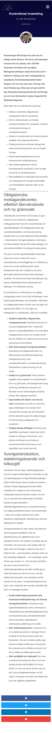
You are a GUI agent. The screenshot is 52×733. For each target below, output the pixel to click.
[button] (26, 698)
